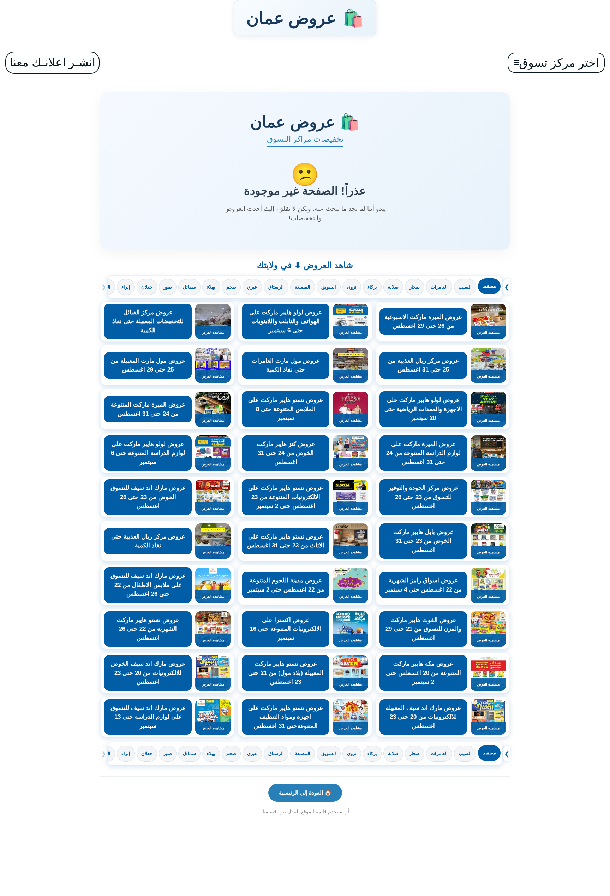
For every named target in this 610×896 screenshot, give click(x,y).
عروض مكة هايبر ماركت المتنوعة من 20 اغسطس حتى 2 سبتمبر (423, 672)
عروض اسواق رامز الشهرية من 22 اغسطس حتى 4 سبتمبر (423, 585)
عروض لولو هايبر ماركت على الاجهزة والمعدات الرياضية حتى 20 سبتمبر (423, 409)
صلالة (393, 287)
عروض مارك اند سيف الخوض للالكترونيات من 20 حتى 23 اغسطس (148, 672)
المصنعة (302, 287)
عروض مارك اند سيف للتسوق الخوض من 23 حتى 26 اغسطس (148, 497)
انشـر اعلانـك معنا (52, 62)
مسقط (489, 286)
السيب (465, 287)
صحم (231, 287)
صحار (414, 287)
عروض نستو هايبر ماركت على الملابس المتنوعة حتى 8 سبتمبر (285, 409)
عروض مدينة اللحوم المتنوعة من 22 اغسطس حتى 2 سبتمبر (285, 585)
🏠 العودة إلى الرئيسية (305, 793)
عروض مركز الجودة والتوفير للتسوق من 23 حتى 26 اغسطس (423, 497)
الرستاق (276, 287)
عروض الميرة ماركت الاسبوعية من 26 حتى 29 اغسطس (423, 322)
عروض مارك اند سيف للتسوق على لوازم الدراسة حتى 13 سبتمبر (148, 717)
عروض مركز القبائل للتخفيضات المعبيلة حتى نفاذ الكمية (148, 321)
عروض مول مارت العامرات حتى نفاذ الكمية (286, 365)
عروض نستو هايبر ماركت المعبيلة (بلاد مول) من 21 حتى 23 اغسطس (285, 672)
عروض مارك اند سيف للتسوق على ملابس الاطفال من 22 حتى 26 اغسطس (148, 584)
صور (167, 287)
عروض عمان (305, 18)
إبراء (125, 287)
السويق (328, 287)
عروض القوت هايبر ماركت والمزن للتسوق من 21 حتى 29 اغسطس (423, 629)
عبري (252, 287)
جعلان (146, 287)
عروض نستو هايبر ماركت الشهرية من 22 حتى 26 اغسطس (148, 629)
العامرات (439, 287)
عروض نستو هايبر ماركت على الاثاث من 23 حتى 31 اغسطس (285, 541)
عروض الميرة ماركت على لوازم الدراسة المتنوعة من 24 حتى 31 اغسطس (423, 453)
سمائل (189, 287)
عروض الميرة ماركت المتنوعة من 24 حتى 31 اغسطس (148, 409)
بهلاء (211, 287)
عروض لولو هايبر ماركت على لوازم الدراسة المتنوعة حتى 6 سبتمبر (148, 453)
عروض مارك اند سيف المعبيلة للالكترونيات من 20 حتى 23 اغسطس (423, 717)
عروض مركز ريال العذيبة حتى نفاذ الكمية (148, 541)
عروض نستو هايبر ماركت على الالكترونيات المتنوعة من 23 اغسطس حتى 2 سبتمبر (285, 497)
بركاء (372, 287)
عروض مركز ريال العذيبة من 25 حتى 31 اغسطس (423, 365)
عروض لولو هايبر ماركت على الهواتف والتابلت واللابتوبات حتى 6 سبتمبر (285, 321)
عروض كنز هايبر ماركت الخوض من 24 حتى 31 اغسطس (286, 453)
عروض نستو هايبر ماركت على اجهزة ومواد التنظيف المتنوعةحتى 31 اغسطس (285, 717)
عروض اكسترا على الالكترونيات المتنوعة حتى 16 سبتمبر (286, 629)
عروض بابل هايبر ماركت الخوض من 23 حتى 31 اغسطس (423, 541)
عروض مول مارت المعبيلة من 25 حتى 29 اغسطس (148, 365)
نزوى (352, 287)
